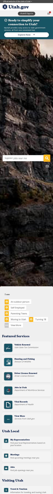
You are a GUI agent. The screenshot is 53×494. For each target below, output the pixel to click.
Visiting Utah (12, 480)
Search (46, 158)
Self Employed (17, 307)
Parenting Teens (19, 313)
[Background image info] (47, 166)
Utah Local (10, 431)
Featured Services (15, 336)
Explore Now (24, 34)
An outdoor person (20, 301)
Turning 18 (40, 319)
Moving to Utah (18, 319)
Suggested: (9, 158)
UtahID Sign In (26, 13)
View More (16, 325)
